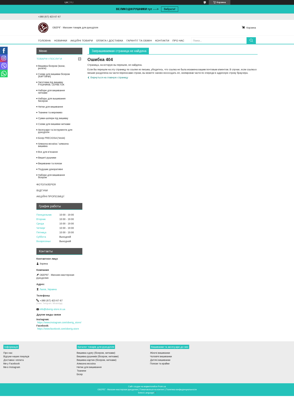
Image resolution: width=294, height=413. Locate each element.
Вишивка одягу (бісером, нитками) (96, 353)
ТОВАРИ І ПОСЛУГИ (49, 58)
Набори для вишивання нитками (51, 91)
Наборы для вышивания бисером (52, 99)
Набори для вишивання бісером (51, 176)
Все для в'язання (48, 152)
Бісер (80, 374)
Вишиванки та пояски (50, 163)
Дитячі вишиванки (160, 360)
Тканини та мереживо (50, 112)
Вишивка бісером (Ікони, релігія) (51, 67)
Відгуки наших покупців (16, 356)
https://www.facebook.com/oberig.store (58, 328)
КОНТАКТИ (162, 40)
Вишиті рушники (47, 157)
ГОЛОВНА (44, 40)
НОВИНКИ (60, 40)
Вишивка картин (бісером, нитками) (96, 360)
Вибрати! (169, 9)
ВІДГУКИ (42, 190)
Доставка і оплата (13, 360)
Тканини (81, 370)
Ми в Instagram (11, 367)
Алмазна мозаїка (86, 363)
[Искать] (251, 40)
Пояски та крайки (159, 363)
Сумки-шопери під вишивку (53, 118)
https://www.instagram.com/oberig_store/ (59, 322)
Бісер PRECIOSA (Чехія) (51, 138)
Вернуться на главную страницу (109, 77)
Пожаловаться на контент (152, 389)
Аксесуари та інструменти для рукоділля (55, 131)
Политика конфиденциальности (181, 389)
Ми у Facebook (11, 363)
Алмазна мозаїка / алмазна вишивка (53, 144)
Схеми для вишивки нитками (54, 124)
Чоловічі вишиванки (161, 356)
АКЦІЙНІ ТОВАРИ (81, 40)
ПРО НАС (178, 40)
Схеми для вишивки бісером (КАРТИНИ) (54, 75)
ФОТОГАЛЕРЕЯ (46, 184)
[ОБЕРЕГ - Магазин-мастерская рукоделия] (43, 27)
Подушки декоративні (50, 169)
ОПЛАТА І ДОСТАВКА (109, 40)
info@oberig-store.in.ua (52, 309)
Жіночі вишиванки (160, 353)
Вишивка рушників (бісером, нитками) (98, 356)
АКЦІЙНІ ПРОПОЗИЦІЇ (50, 196)
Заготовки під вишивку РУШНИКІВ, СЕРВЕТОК (51, 83)
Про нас (7, 353)
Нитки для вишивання (50, 106)
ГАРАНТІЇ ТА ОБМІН (139, 40)
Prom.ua (162, 386)
